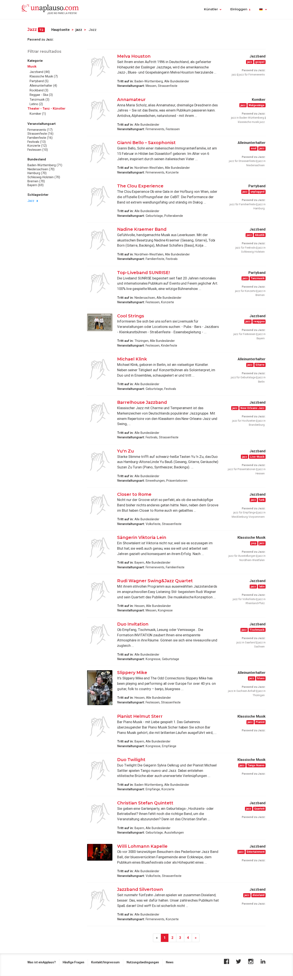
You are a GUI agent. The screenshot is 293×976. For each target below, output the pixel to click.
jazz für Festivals (245, 247)
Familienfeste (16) (40, 137)
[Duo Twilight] (99, 770)
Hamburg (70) (37, 173)
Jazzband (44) (40, 72)
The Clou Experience (140, 186)
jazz (79, 30)
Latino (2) (36, 104)
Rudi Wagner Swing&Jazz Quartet (155, 580)
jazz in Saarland (245, 642)
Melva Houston (134, 56)
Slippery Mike (132, 672)
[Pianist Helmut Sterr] (99, 726)
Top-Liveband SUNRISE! (143, 272)
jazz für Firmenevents (252, 74)
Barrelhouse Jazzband (142, 402)
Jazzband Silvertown (140, 889)
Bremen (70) (36, 181)
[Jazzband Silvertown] (99, 899)
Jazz (30, 200)
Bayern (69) (35, 185)
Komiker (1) (38, 113)
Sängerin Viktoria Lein (141, 537)
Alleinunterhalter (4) (43, 85)
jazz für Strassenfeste (242, 161)
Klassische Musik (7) (44, 76)
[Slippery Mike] (99, 687)
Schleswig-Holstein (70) (43, 177)
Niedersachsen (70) (40, 169)
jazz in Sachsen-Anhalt (242, 690)
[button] (263, 9)
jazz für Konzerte (245, 291)
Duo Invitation (132, 624)
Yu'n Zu (125, 451)
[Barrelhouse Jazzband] (99, 412)
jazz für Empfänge (244, 512)
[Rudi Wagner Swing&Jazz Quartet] (99, 591)
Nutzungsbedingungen (143, 962)
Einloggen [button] (238, 9)
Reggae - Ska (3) (41, 95)
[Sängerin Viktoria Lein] (99, 547)
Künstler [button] (211, 9)
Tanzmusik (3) (39, 99)
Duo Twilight (131, 759)
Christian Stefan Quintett (145, 803)
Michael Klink (132, 359)
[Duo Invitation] (99, 634)
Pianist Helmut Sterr (140, 716)
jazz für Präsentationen (242, 469)
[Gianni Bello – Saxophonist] (99, 153)
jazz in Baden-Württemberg (247, 117)
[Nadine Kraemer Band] (99, 239)
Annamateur (131, 99)
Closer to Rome (134, 494)
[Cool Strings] (99, 322)
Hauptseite (60, 30)
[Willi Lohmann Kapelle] (99, 852)
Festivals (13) (36, 141)
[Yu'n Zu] (99, 461)
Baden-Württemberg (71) (44, 165)
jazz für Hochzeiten (244, 420)
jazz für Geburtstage (243, 377)
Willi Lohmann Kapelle (142, 846)
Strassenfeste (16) (40, 133)
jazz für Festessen (244, 334)
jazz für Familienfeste (243, 204)
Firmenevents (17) (40, 129)
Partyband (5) (39, 81)
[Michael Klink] (99, 369)
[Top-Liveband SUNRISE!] (99, 283)
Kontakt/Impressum (105, 962)
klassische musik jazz (251, 122)
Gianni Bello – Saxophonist (146, 142)
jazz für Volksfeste (244, 599)
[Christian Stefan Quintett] (99, 813)
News (170, 962)
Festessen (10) (37, 149)
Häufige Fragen (73, 962)
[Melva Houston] (99, 66)
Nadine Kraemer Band (141, 229)
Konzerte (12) (37, 145)
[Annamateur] (99, 109)
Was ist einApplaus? (41, 962)
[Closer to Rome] (99, 504)
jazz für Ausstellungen (242, 555)
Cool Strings (130, 315)
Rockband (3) (39, 90)
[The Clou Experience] (99, 196)
